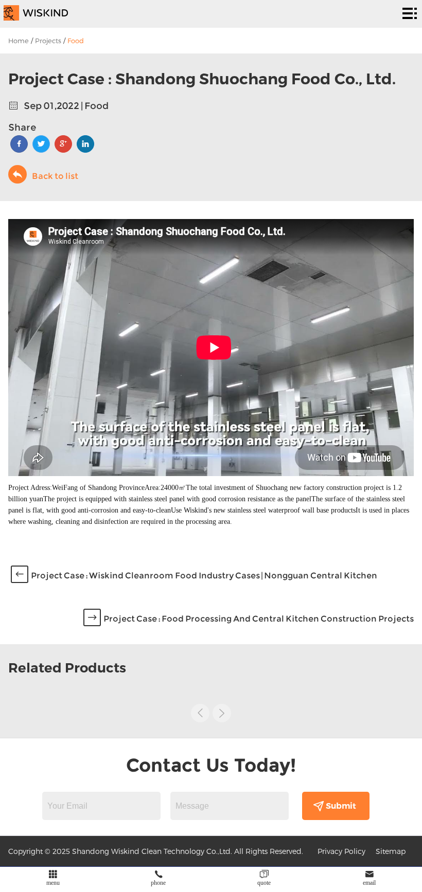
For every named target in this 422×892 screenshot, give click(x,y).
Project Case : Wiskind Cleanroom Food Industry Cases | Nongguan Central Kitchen (204, 575)
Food (75, 41)
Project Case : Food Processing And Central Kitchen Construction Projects (258, 619)
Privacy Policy (341, 851)
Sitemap (391, 851)
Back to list (55, 176)
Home (18, 41)
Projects (48, 41)
